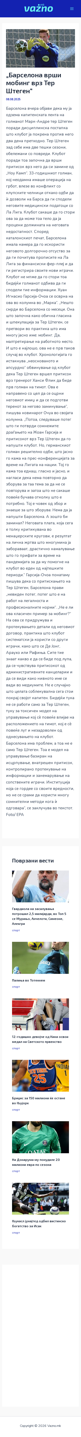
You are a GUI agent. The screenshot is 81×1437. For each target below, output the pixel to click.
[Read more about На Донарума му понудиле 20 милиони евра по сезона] (40, 1137)
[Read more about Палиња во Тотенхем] (40, 957)
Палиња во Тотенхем (28, 980)
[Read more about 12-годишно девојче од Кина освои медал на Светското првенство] (40, 1014)
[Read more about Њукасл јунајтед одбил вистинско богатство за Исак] (40, 1198)
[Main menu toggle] (72, 9)
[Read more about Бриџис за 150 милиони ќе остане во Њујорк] (40, 1075)
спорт (16, 930)
